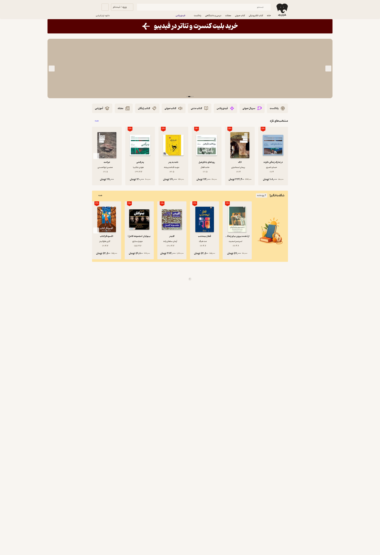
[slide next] (52, 68)
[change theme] (95, 7)
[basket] (105, 7)
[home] (282, 10)
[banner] (190, 26)
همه (97, 121)
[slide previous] (328, 68)
